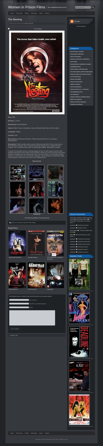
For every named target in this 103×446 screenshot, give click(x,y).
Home (12, 13)
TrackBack (13, 335)
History (27, 13)
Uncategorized (74, 94)
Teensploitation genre (76, 92)
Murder (20, 222)
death (12, 222)
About (41, 13)
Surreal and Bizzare (76, 87)
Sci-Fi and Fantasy (75, 76)
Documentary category (77, 51)
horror (16, 222)
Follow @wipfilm (81, 26)
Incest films (73, 61)
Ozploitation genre (75, 66)
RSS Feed (77, 21)
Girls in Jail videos (75, 56)
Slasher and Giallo (28, 23)
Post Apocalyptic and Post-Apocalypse (81, 71)
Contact (47, 13)
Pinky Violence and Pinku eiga (79, 69)
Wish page (34, 13)
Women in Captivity (75, 99)
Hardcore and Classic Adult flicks (80, 59)
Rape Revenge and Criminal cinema (80, 74)
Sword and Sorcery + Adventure (79, 89)
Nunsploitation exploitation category (80, 64)
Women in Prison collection (78, 102)
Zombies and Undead (76, 104)
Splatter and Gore (75, 84)
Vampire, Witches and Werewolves (80, 97)
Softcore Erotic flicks (76, 81)
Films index (19, 13)
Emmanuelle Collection (77, 54)
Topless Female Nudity (29, 222)
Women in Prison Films (26, 7)
